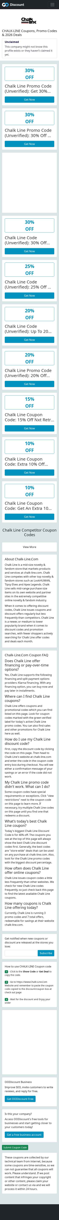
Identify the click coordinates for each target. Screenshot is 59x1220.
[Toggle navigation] (52, 4)
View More (29, 547)
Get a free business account (24, 1135)
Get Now (29, 99)
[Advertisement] (29, 182)
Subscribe (46, 953)
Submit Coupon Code (15, 1147)
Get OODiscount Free (20, 1099)
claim (38, 1181)
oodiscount (13, 4)
